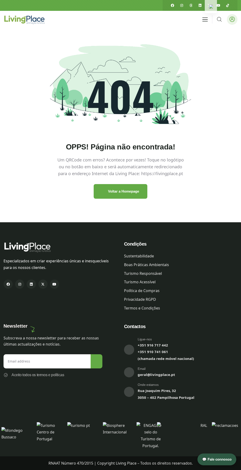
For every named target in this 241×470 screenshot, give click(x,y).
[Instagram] (181, 5)
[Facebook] (172, 5)
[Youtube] (218, 5)
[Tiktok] (227, 5)
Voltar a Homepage (123, 191)
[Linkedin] (200, 5)
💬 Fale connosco (217, 459)
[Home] (24, 19)
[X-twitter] (43, 284)
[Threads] (191, 5)
